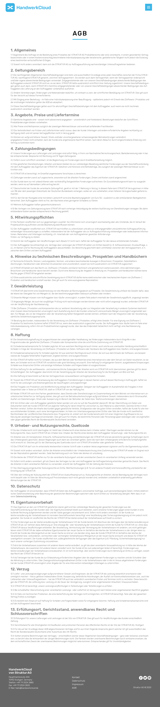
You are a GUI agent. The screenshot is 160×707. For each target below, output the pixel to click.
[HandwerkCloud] (28, 7)
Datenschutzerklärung (26, 496)
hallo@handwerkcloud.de (27, 688)
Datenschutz (78, 680)
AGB (74, 687)
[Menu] (148, 7)
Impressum (78, 684)
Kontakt (76, 677)
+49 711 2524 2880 (25, 682)
